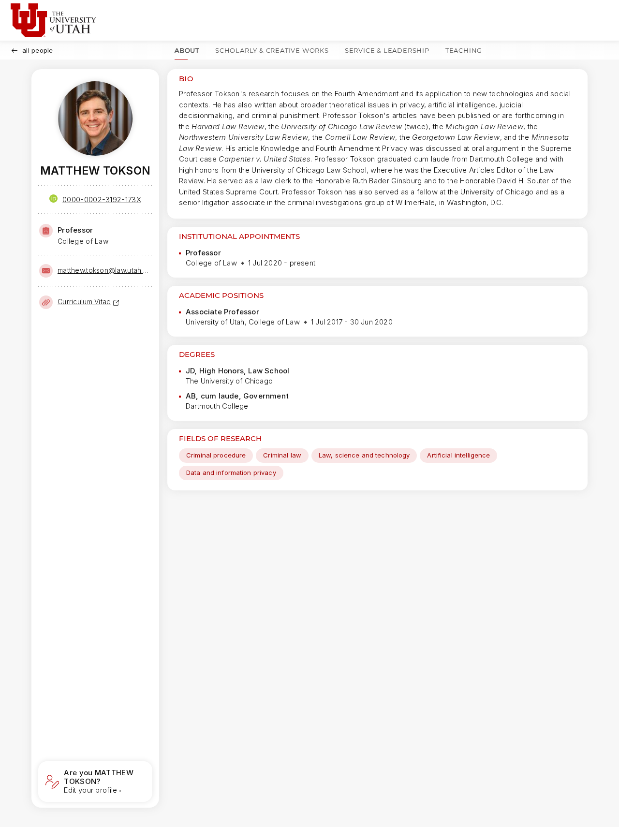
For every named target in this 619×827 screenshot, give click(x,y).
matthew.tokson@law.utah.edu (104, 270)
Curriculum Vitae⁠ (84, 301)
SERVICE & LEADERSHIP (387, 50)
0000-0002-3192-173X (101, 199)
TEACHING (463, 50)
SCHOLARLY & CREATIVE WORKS (272, 50)
